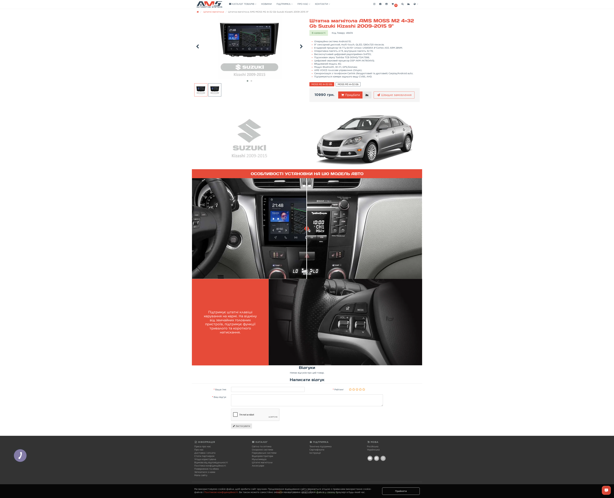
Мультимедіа (259, 459)
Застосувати (242, 426)
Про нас (303, 4)
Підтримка (283, 4)
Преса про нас (202, 446)
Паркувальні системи (264, 453)
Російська (372, 446)
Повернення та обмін (206, 469)
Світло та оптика (261, 446)
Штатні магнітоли (262, 462)
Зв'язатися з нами (204, 472)
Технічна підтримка (320, 446)
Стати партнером (204, 456)
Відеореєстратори (262, 456)
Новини (266, 4)
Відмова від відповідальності (211, 462)
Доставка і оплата (204, 453)
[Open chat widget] (606, 490)
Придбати (352, 95)
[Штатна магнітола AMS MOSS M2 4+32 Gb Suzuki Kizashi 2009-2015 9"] (249, 47)
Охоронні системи (262, 449)
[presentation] (197, 45)
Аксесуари (258, 465)
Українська (373, 449)
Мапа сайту (200, 475)
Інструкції (315, 453)
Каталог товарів (243, 4)
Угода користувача (205, 459)
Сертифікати (316, 449)
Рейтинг (339, 389)
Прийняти (401, 491)
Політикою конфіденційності (221, 492)
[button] (394, 4)
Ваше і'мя (220, 389)
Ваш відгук (220, 397)
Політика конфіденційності (210, 465)
